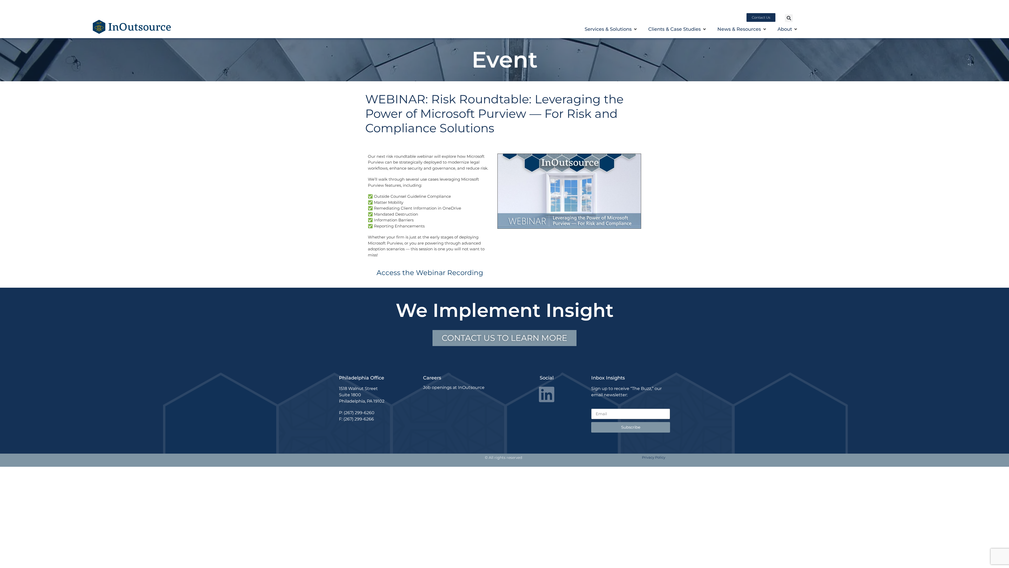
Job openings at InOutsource (454, 387)
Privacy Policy (653, 457)
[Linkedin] (546, 394)
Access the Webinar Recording (430, 272)
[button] (789, 18)
